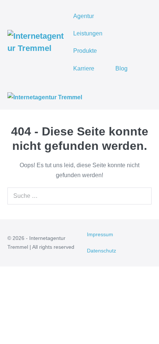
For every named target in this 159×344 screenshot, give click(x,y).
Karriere (83, 68)
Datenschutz (101, 251)
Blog (121, 68)
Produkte (85, 51)
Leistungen (87, 33)
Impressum (100, 234)
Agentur (83, 16)
